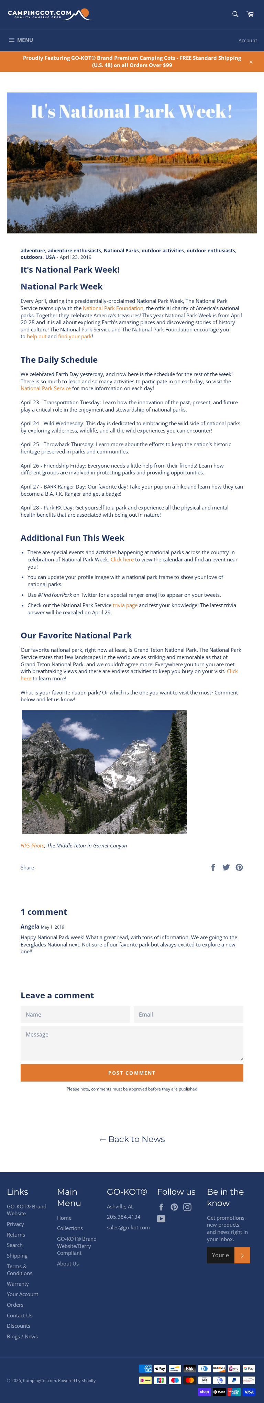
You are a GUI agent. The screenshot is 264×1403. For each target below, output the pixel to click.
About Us (68, 1263)
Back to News (135, 1139)
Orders (15, 1304)
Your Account (22, 1294)
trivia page (125, 605)
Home (64, 1217)
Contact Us (19, 1315)
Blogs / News (22, 1336)
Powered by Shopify (77, 1380)
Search (15, 1244)
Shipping (17, 1255)
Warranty (18, 1283)
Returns (16, 1234)
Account (248, 40)
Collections (70, 1228)
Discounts (18, 1325)
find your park (75, 336)
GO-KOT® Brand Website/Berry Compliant (77, 1245)
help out (36, 336)
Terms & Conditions (19, 1270)
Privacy (15, 1223)
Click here (122, 559)
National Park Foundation (113, 308)
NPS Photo (32, 845)
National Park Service (46, 388)
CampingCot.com (39, 1380)
